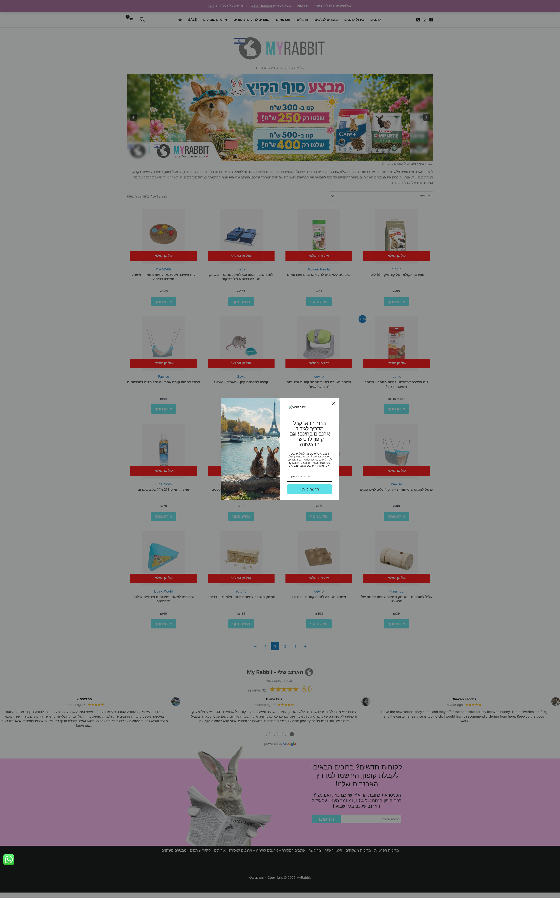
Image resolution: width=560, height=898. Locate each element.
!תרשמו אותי (309, 489)
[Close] (334, 403)
